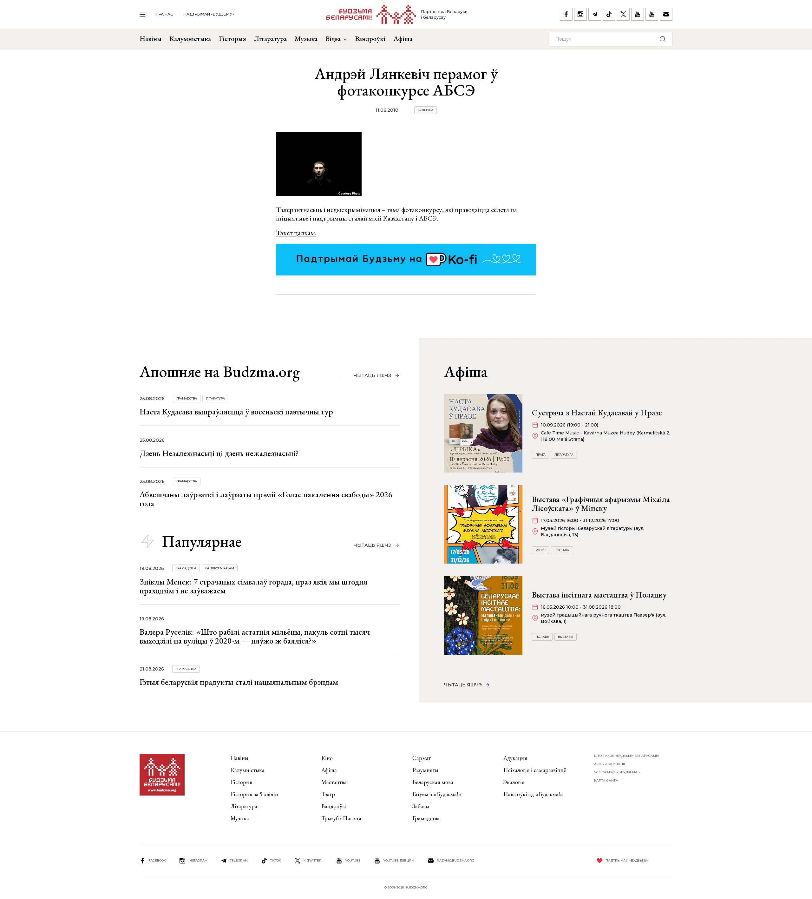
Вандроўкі (370, 38)
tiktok (275, 860)
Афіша (402, 38)
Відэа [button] (333, 38)
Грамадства (186, 398)
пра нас (164, 14)
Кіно (327, 758)
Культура (425, 110)
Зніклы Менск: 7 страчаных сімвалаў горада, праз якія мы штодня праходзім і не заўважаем (253, 586)
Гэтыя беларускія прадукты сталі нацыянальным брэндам (239, 682)
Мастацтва (334, 782)
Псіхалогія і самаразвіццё (534, 770)
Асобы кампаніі (609, 764)
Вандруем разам (219, 568)
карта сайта (606, 780)
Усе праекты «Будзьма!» (617, 772)
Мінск (540, 550)
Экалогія (514, 782)
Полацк (542, 636)
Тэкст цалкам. (296, 232)
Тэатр (328, 794)
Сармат (421, 758)
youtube (353, 860)
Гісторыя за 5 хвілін (254, 794)
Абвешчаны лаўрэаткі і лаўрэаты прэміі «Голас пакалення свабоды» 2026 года (266, 499)
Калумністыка (190, 38)
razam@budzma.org (455, 860)
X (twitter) (313, 860)
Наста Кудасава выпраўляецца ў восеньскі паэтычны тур (236, 411)
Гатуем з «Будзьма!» (437, 794)
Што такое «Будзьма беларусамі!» (626, 756)
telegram (239, 860)
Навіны (150, 38)
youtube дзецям (398, 860)
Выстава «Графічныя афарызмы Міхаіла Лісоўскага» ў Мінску (601, 503)
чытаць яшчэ (372, 375)
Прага (540, 454)
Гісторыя (232, 38)
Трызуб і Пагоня (341, 818)
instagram (197, 860)
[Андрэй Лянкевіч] (319, 165)
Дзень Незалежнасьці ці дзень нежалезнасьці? (219, 453)
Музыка (306, 38)
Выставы (562, 550)
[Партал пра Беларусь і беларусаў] (397, 14)
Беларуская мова (432, 782)
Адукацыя (515, 758)
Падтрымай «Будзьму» (209, 14)
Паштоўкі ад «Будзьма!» (533, 794)
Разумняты (425, 770)
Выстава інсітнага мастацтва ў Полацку (599, 594)
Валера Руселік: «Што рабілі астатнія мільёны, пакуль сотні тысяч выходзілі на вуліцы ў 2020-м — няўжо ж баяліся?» (255, 636)
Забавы (420, 806)
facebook (157, 860)
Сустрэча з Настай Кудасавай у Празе (597, 412)
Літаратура (270, 38)
